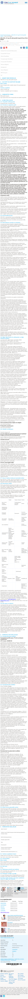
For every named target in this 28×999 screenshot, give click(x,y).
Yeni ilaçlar (20, 978)
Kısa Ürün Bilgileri (13, 979)
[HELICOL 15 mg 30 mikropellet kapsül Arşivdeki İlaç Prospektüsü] (4, 48)
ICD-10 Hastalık (21, 979)
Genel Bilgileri (4, 70)
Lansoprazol (15, 43)
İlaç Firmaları (12, 980)
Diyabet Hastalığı (22, 888)
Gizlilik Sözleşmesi (3, 979)
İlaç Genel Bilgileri (11, 974)
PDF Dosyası (4, 72)
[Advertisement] (14, 19)
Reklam (2, 975)
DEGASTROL (3, 903)
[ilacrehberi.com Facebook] (1, 996)
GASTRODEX (3, 905)
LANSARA (3, 908)
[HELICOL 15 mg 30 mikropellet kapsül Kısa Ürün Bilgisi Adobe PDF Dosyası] (6, 48)
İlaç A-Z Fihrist (21, 976)
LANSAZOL (3, 910)
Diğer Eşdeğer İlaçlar (5, 912)
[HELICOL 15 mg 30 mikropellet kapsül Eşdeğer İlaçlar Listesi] (11, 899)
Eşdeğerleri (4, 67)
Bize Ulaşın (3, 976)
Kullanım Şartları (4, 973)
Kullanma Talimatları (11, 977)
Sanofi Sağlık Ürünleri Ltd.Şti (7, 937)
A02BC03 (14, 951)
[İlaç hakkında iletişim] (21, 48)
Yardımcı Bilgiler (4, 981)
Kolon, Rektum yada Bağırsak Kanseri (15, 915)
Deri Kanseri (10, 922)
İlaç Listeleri (21, 973)
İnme (8, 887)
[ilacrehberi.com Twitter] (4, 996)
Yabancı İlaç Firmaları (12, 983)
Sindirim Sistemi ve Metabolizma (8, 42)
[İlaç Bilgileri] (12, 936)
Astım (9, 928)
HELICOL (2, 906)
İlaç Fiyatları (21, 975)
